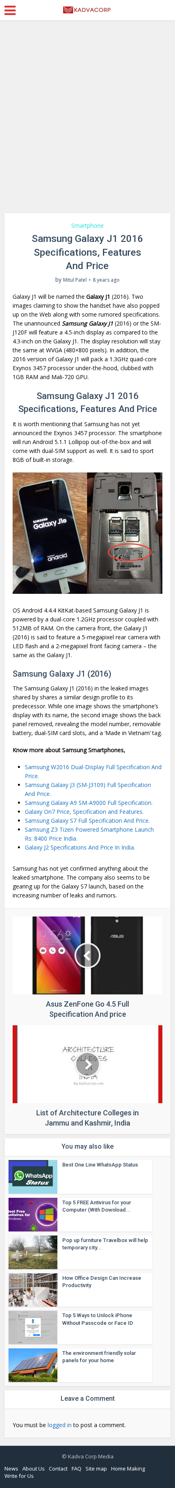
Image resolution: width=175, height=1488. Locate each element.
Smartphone (87, 225)
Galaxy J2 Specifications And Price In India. (80, 847)
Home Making (128, 1468)
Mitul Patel (75, 280)
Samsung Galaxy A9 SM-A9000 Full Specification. (89, 803)
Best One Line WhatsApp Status (100, 1165)
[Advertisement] (87, 119)
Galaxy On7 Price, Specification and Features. (84, 811)
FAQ (76, 1468)
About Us (33, 1468)
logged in (60, 1425)
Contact (58, 1468)
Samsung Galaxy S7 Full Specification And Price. (87, 820)
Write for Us (19, 1475)
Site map (96, 1468)
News (11, 1468)
